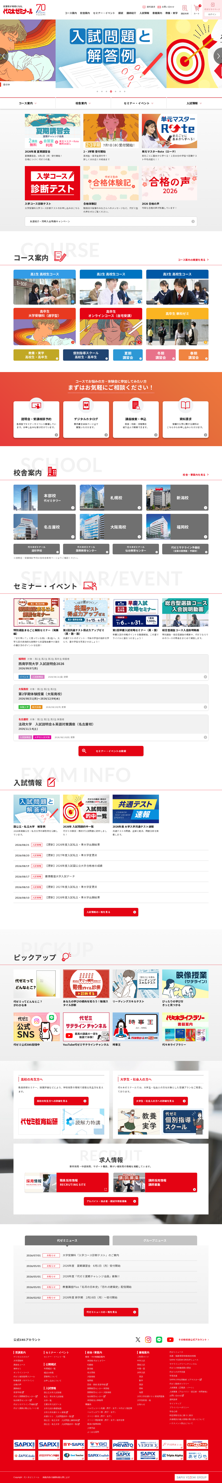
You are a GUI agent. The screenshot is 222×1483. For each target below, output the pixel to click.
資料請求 (173, 1399)
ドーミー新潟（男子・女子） (100, 1416)
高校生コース (19, 1365)
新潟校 (90, 1368)
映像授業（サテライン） (24, 1380)
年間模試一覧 (50, 1368)
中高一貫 (141, 1368)
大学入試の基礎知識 (52, 1408)
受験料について (51, 1376)
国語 (141, 1384)
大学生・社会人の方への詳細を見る (155, 1101)
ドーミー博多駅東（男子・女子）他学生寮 (105, 1420)
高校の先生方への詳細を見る (52, 1101)
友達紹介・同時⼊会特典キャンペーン (50, 221)
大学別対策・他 (144, 1400)
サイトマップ (175, 1403)
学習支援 (173, 1376)
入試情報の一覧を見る (98, 912)
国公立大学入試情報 (52, 1392)
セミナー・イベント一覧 (54, 1357)
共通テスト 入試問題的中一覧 (57, 1416)
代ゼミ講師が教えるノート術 (26, 1408)
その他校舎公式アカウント (192, 1339)
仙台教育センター (21, 1400)
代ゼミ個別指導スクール (24, 1376)
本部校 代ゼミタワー (96, 1361)
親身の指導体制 (94, 1424)
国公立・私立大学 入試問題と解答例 (60, 1420)
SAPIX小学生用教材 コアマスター (184, 1380)
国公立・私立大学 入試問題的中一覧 (60, 1424)
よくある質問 (93, 1432)
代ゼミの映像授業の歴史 (180, 1368)
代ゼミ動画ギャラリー (179, 1384)
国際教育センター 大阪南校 (99, 1392)
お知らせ (141, 1404)
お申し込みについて (52, 1381)
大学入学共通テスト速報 (54, 1412)
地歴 (141, 1392)
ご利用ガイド (143, 1357)
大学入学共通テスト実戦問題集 (150, 1396)
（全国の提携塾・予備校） (185, 548)
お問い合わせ (175, 1395)
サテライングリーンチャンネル (183, 1364)
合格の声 (17, 1384)
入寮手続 (91, 1428)
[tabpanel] (111, 53)
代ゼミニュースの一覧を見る (102, 1312)
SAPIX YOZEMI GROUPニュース (184, 1360)
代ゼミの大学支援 (177, 1372)
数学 (141, 1380)
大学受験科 (18, 1361)
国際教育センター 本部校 (98, 1388)
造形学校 (17, 1392)
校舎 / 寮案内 (94, 1352)
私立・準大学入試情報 (53, 1396)
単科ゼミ (17, 1368)
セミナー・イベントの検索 (111, 751)
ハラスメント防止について (181, 1423)
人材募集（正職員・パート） (182, 1387)
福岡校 (90, 1380)
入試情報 (51, 1388)
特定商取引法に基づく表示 (181, 1415)
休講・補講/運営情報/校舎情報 (183, 1356)
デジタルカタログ (21, 1357)
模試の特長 (49, 1373)
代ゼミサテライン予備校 (24, 1404)
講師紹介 (17, 1388)
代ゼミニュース (176, 1352)
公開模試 (51, 1364)
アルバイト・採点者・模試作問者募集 (107, 1201)
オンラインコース (21, 1372)
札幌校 (90, 1365)
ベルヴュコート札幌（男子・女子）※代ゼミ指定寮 (109, 1408)
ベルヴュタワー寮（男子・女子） (102, 1412)
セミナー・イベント (57, 1352)
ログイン (212, 14)
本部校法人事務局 (95, 1400)
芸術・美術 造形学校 (96, 1384)
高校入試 (141, 1365)
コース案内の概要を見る (192, 259)
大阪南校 (91, 1376)
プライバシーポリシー (179, 1407)
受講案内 (20, 1352)
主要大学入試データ (52, 1404)
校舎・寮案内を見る (194, 474)
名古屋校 (91, 1372)
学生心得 (173, 1411)
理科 (141, 1388)
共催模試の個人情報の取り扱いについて (187, 1419)
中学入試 (141, 1361)
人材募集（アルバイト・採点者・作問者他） (189, 1392)
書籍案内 (144, 1352)
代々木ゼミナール (36, 548)
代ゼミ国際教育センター (24, 1396)
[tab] (97, 91)
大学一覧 (48, 1400)
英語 (141, 1376)
